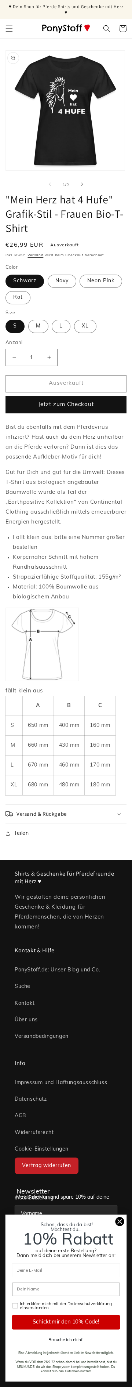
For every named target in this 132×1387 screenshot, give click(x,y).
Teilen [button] (21, 833)
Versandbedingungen (42, 1036)
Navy (62, 281)
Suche (22, 986)
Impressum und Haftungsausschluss (61, 1083)
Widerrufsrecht (34, 1133)
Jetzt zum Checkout (66, 405)
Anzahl (14, 342)
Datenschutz (31, 1099)
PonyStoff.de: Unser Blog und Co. (57, 970)
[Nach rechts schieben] (82, 184)
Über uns (26, 1020)
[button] (9, 29)
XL (85, 326)
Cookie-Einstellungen (42, 1149)
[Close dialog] (120, 1221)
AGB (20, 1116)
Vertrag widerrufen (46, 1166)
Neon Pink (100, 281)
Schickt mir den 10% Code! (66, 1322)
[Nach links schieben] (50, 184)
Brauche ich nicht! (66, 1340)
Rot (18, 297)
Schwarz (24, 281)
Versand (35, 255)
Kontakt (24, 1003)
